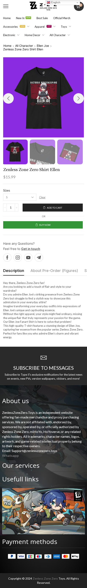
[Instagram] (18, 257)
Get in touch (30, 249)
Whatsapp (10, 455)
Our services (20, 465)
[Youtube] (28, 257)
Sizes (6, 190)
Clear (42, 197)
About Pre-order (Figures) (54, 270)
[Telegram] (39, 257)
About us (15, 400)
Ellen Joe (43, 45)
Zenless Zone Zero (45, 578)
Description (13, 270)
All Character (24, 45)
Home (7, 45)
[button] (5, 6)
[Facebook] (7, 257)
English (55, 2)
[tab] (13, 272)
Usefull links (20, 479)
